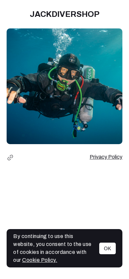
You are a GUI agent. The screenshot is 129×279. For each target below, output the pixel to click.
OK (107, 248)
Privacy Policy (106, 157)
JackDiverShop (65, 14)
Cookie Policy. (39, 260)
